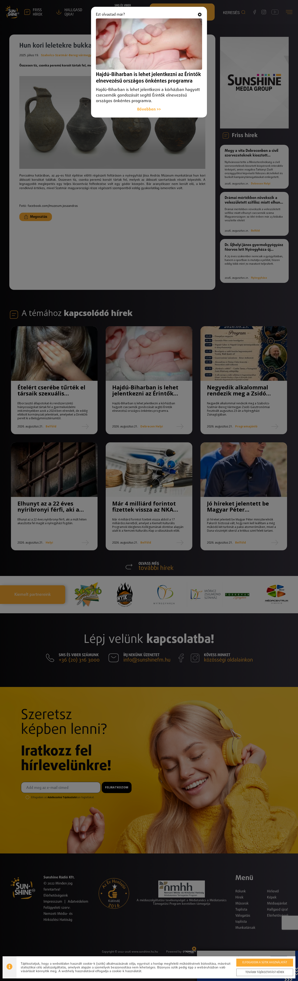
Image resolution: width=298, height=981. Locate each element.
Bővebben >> (149, 109)
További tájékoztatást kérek (264, 972)
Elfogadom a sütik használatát (264, 962)
